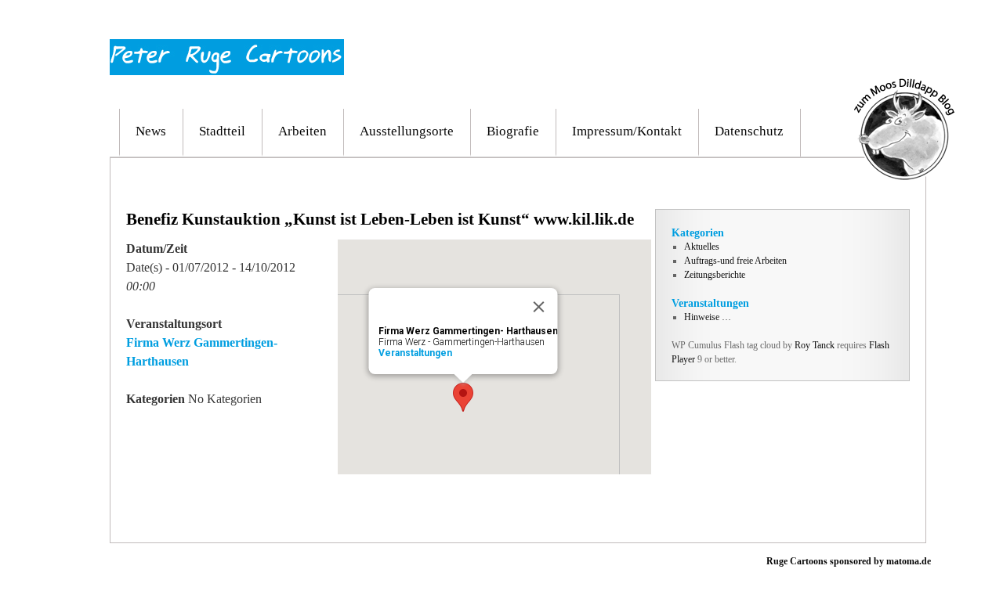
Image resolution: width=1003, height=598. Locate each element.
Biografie (513, 131)
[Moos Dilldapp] (904, 85)
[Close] (539, 307)
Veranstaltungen (415, 353)
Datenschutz (749, 131)
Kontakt (896, 22)
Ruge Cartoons (796, 561)
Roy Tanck (815, 345)
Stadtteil (222, 131)
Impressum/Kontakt (627, 131)
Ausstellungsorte (407, 131)
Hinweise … (707, 317)
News (151, 131)
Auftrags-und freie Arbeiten (735, 260)
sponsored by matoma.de (879, 561)
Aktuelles (701, 246)
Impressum (843, 22)
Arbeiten (302, 131)
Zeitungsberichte (714, 274)
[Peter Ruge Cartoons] (227, 46)
